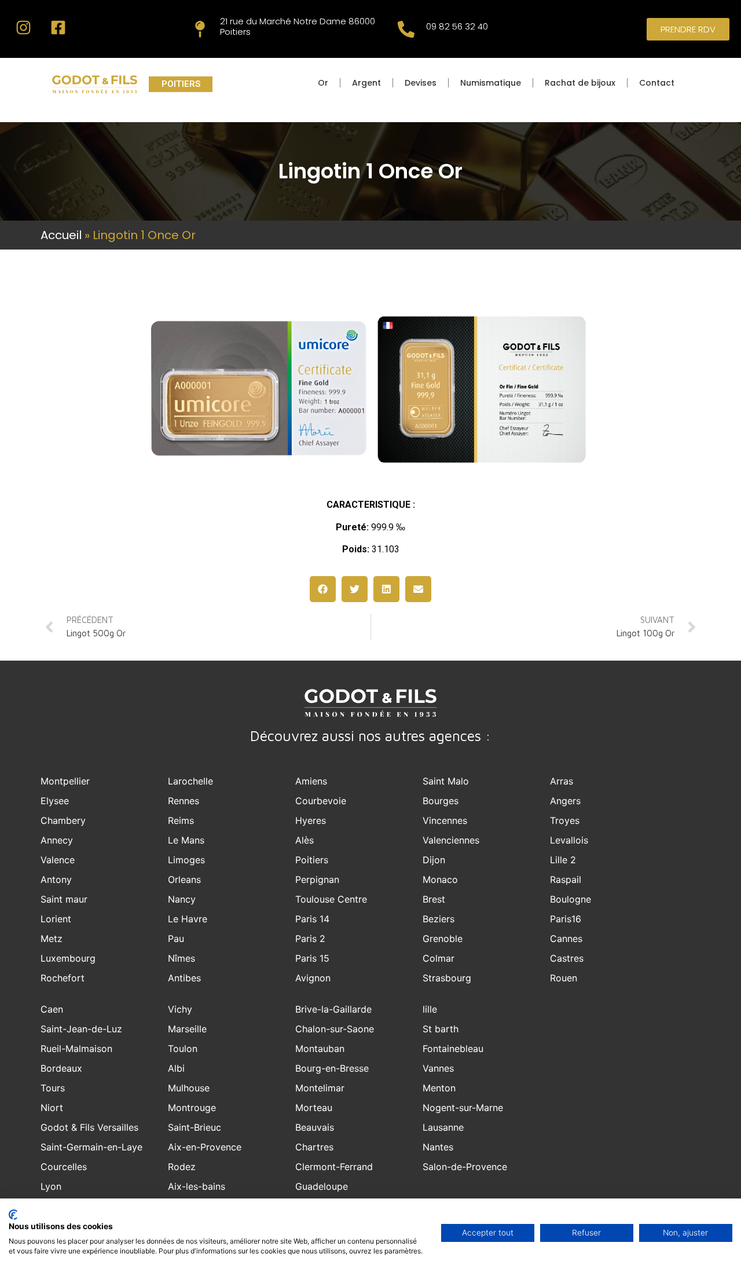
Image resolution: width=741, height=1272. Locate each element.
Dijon (434, 860)
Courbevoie (320, 801)
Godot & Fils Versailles (89, 1127)
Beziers (438, 919)
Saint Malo (446, 781)
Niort (52, 1107)
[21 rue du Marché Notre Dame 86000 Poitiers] (200, 29)
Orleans (184, 879)
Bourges (440, 801)
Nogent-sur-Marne (463, 1107)
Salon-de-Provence (465, 1166)
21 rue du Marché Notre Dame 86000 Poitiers (297, 26)
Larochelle (190, 781)
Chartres (314, 1147)
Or (323, 83)
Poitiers (311, 860)
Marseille (187, 1029)
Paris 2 (310, 938)
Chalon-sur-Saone (334, 1029)
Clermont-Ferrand (334, 1166)
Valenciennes (451, 840)
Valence (58, 860)
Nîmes (181, 958)
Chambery (63, 820)
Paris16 (565, 919)
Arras (561, 781)
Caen (52, 1009)
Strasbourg (447, 978)
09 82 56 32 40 (457, 26)
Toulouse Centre (331, 899)
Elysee (55, 801)
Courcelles (64, 1166)
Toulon (182, 1048)
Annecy (57, 840)
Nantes (438, 1147)
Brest (434, 899)
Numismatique (490, 83)
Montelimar (319, 1088)
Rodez (182, 1166)
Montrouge (192, 1107)
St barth (440, 1029)
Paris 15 (312, 958)
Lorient (56, 919)
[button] (323, 589)
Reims (181, 820)
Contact (656, 83)
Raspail (565, 879)
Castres (567, 958)
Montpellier (65, 781)
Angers (565, 801)
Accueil (61, 235)
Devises (420, 83)
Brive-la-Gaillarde (333, 1009)
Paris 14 (312, 919)
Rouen (563, 978)
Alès (304, 840)
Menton (439, 1088)
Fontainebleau (453, 1048)
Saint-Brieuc (194, 1127)
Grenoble (443, 938)
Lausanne (443, 1127)
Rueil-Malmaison (76, 1048)
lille (430, 1009)
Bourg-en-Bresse (332, 1068)
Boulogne (570, 899)
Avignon (313, 978)
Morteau (313, 1107)
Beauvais (314, 1127)
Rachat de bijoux (580, 83)
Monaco (440, 879)
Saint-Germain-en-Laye (91, 1147)
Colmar (438, 958)
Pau (176, 938)
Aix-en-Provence (204, 1147)
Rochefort (63, 978)
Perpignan (317, 879)
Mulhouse (189, 1088)
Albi (176, 1068)
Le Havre (187, 919)
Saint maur (64, 899)
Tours (53, 1088)
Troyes (564, 820)
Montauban (319, 1048)
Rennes (183, 801)
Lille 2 (563, 860)
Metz (52, 938)
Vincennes (445, 820)
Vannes (438, 1068)
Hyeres (310, 820)
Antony (56, 879)
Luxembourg (68, 958)
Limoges (186, 860)
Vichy (180, 1009)
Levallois (569, 840)
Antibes (184, 978)
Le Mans (186, 840)
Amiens (311, 781)
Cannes (566, 938)
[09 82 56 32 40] (406, 29)
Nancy (182, 899)
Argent (366, 83)
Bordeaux (61, 1068)
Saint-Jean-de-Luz (81, 1029)
